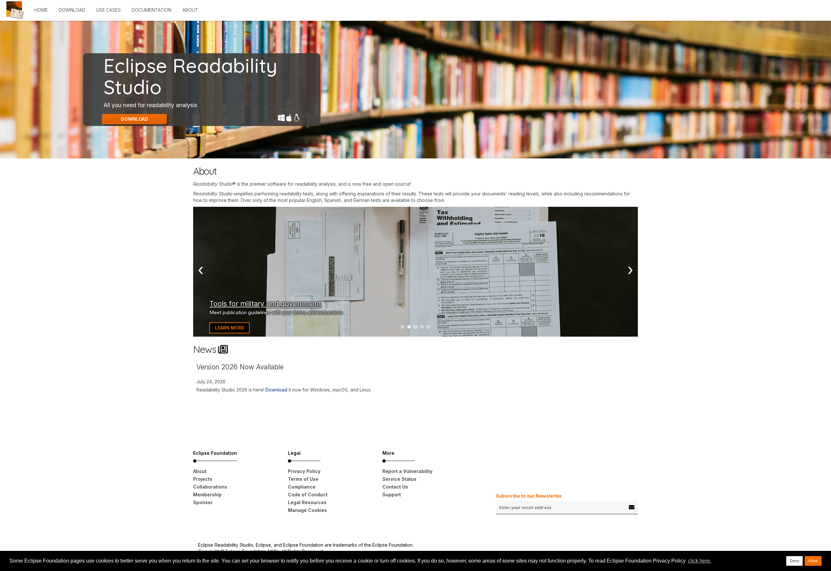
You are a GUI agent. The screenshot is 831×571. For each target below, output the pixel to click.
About (190, 10)
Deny (794, 561)
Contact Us (395, 487)
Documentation (151, 10)
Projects (202, 479)
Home (41, 10)
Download (72, 10)
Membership (207, 494)
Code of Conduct (308, 494)
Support (391, 494)
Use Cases (108, 10)
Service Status (399, 479)
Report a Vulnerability (407, 471)
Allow (813, 561)
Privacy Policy (304, 471)
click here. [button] (699, 561)
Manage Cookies (307, 510)
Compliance (302, 487)
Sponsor (203, 502)
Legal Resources (307, 502)
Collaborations (210, 487)
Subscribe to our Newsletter (529, 496)
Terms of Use (303, 479)
